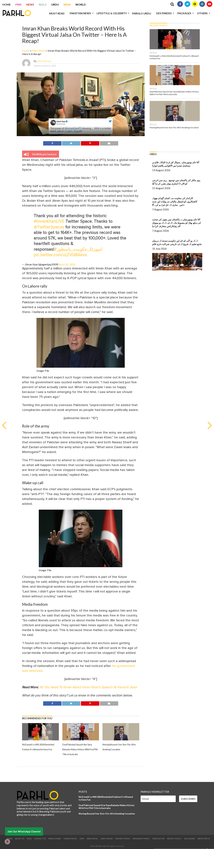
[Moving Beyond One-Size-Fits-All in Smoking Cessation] (120, 739)
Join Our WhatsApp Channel (24, 831)
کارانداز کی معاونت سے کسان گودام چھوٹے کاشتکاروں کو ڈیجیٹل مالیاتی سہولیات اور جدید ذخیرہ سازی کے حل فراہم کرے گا (174, 201)
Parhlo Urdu (141, 13)
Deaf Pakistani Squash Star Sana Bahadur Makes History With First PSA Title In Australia (80, 749)
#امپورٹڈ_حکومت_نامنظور (78, 249)
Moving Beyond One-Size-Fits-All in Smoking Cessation (107, 813)
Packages (184, 13)
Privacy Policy (174, 838)
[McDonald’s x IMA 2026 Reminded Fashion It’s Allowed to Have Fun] (40, 739)
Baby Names (107, 838)
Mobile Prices (70, 838)
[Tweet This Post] (71, 142)
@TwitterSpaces (49, 227)
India (67, 4)
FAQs (29, 838)
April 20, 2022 (67, 264)
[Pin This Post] (90, 142)
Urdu (55, 4)
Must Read (57, 13)
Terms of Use (158, 838)
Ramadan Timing (141, 838)
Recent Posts (158, 25)
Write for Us (203, 838)
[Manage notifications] (7, 841)
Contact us (40, 838)
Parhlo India (54, 838)
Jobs (81, 838)
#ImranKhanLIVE (49, 221)
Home (6, 4)
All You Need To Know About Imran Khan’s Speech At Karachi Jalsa (88, 687)
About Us (19, 838)
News (30, 4)
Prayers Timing (122, 838)
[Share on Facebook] (52, 142)
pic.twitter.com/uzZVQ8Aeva (60, 255)
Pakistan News (80, 13)
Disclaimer (189, 838)
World (80, 4)
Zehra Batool (44, 61)
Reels (42, 4)
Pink (18, 4)
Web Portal (92, 838)
